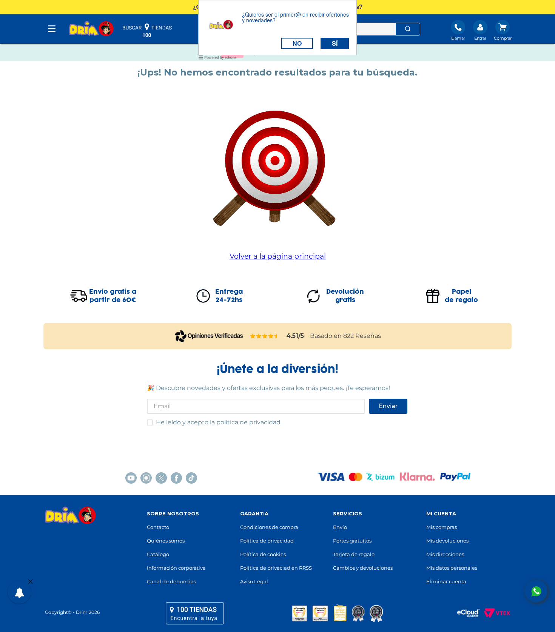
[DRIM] (91, 29)
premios (337, 613)
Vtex (495, 613)
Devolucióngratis (345, 296)
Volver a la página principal (278, 256)
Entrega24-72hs (229, 296)
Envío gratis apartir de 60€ (112, 296)
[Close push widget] (30, 582)
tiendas (195, 613)
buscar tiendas (147, 30)
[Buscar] (407, 29)
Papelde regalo (461, 296)
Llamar (458, 38)
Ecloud (465, 613)
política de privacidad (248, 422)
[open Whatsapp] (536, 591)
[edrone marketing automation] (217, 58)
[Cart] (503, 31)
